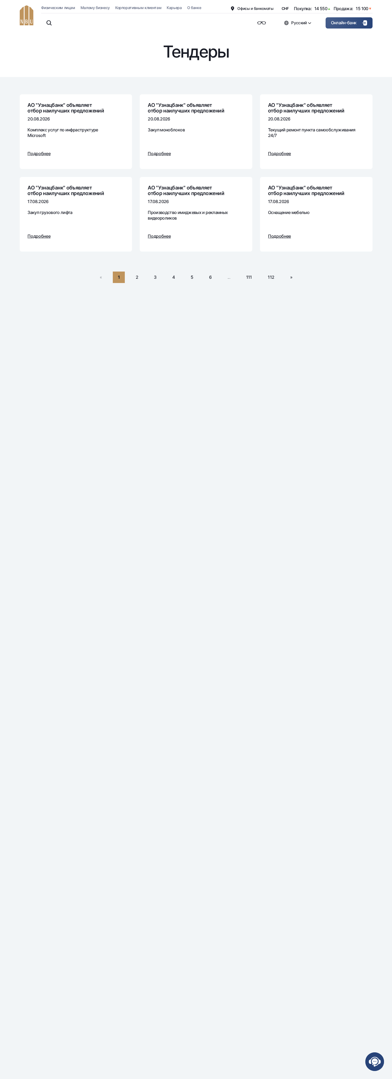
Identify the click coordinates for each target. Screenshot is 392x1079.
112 (271, 277)
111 (249, 277)
